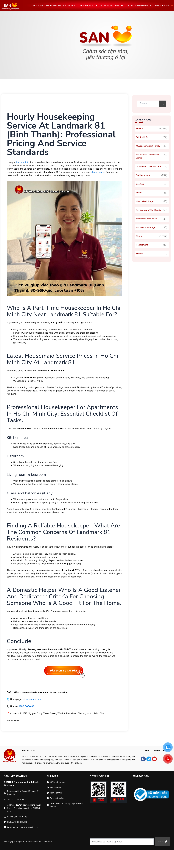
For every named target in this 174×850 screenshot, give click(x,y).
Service (139, 128)
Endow (139, 253)
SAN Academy (143, 175)
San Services (87, 5)
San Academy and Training (114, 5)
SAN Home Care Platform (47, 5)
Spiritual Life (142, 137)
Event (139, 192)
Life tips (140, 183)
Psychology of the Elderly (148, 210)
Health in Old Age (144, 201)
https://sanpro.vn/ (32, 699)
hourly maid (98, 172)
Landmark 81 (22, 162)
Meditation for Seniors (146, 218)
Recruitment (142, 244)
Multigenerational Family (148, 145)
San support (162, 5)
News (139, 236)
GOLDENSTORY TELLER (148, 166)
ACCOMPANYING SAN (141, 5)
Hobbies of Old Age (145, 227)
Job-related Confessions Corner (147, 156)
